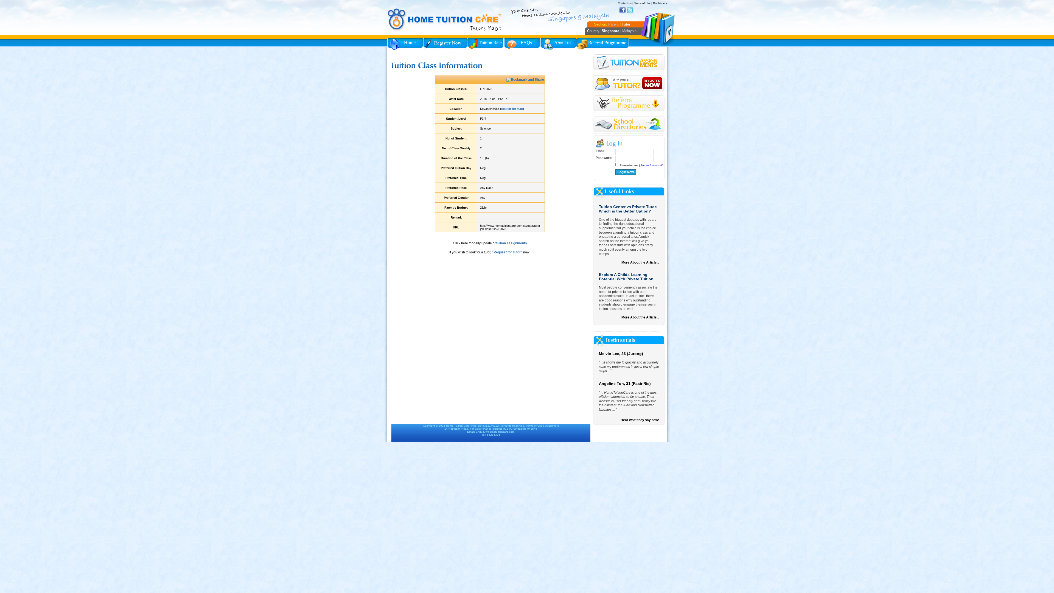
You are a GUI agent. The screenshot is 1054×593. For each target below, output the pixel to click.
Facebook (622, 10)
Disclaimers (660, 3)
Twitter (630, 10)
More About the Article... (640, 262)
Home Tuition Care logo (445, 19)
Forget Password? (652, 165)
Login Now (626, 172)
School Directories (629, 124)
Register (629, 83)
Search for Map (512, 108)
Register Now (445, 44)
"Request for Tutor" (507, 252)
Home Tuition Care (458, 425)
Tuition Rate (486, 44)
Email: (601, 151)
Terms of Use (642, 3)
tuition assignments (511, 243)
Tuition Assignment (629, 63)
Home (405, 44)
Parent (613, 24)
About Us (558, 44)
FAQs (522, 44)
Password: (604, 158)
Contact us (625, 3)
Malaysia (629, 31)
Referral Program (603, 44)
